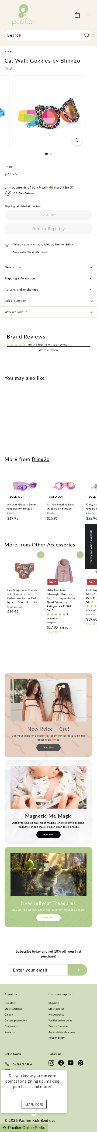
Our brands (11, 1026)
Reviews (10, 1032)
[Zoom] (77, 140)
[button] (48, 187)
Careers (9, 1014)
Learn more (34, 1104)
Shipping (10, 206)
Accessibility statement (62, 1032)
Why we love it (16, 312)
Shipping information (20, 278)
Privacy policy (56, 1037)
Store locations (13, 1008)
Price (8, 166)
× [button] (64, 1066)
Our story (10, 1002)
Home (8, 51)
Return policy (56, 1014)
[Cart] (77, 15)
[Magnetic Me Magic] (48, 787)
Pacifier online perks (60, 1020)
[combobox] (48, 35)
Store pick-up (56, 1008)
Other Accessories (53, 545)
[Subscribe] (77, 970)
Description (13, 267)
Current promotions (16, 1020)
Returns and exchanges (22, 289)
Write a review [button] (48, 349)
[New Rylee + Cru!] (48, 700)
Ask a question (15, 300)
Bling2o (10, 68)
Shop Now (48, 747)
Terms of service (58, 1026)
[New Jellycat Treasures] (48, 874)
